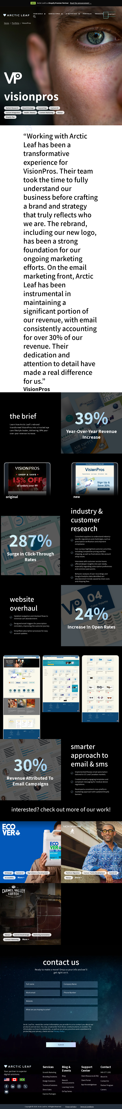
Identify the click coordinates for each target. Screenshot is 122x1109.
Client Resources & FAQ (90, 1076)
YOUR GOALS (38, 14)
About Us (104, 1077)
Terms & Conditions (87, 1107)
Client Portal (86, 1080)
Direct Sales (47, 1089)
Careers (103, 1089)
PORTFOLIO (87, 14)
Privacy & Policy (70, 1107)
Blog (64, 1076)
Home (6, 23)
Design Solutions (49, 1081)
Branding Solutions (50, 1077)
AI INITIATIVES (71, 14)
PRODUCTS (99, 14)
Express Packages (49, 1094)
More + (21, 877)
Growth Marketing (49, 1072)
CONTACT (112, 14)
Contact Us (105, 1081)
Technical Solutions (50, 1085)
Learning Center (68, 1087)
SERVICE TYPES (54, 14)
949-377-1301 (106, 1072)
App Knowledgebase (89, 1084)
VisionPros (26, 23)
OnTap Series (67, 1091)
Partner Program (107, 1085)
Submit (61, 1044)
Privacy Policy (59, 1031)
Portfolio (15, 23)
